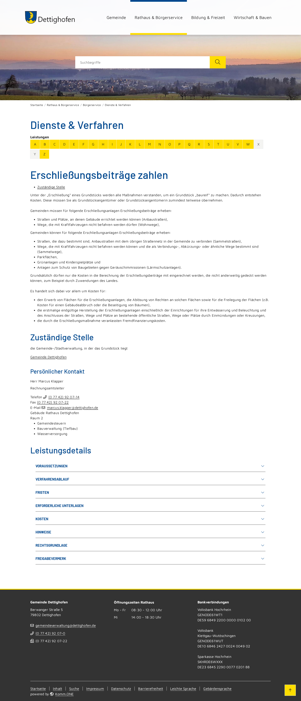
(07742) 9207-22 (53, 402)
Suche (74, 689)
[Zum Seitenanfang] (290, 690)
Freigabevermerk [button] (51, 558)
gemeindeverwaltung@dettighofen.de (66, 625)
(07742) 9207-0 (50, 633)
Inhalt (57, 689)
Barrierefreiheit (150, 689)
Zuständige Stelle (51, 187)
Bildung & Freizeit (208, 17)
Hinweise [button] (43, 532)
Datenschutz (121, 689)
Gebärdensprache (217, 689)
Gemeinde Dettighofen (48, 357)
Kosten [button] (42, 519)
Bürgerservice (92, 104)
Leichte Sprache (183, 689)
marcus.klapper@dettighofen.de (72, 408)
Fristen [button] (42, 492)
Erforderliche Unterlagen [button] (59, 506)
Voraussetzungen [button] (51, 466)
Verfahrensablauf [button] (52, 479)
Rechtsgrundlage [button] (51, 545)
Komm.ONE (64, 694)
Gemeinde (116, 17)
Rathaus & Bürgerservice (159, 17)
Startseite (36, 104)
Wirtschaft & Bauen (253, 17)
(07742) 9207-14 (64, 397)
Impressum (95, 689)
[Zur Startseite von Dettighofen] (50, 17)
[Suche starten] (218, 62)
